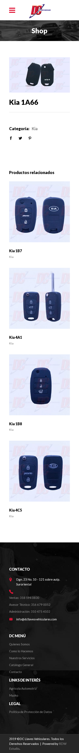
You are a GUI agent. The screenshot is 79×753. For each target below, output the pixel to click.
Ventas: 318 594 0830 (24, 597)
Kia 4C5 (15, 510)
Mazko (13, 695)
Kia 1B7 (15, 251)
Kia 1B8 (15, 424)
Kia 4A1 (15, 337)
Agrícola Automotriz (23, 688)
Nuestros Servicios (22, 658)
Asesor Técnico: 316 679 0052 (29, 604)
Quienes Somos (19, 644)
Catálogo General (21, 665)
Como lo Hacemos (21, 651)
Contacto (15, 672)
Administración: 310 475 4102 (29, 611)
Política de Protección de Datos (30, 712)
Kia (35, 128)
